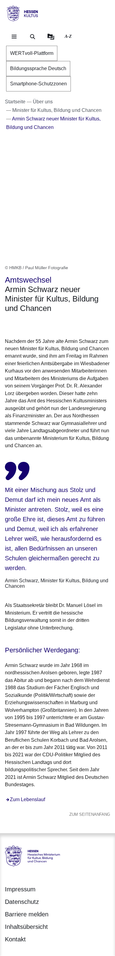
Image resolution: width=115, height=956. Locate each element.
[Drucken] (57, 324)
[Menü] (14, 36)
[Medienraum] (50, 36)
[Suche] (32, 36)
